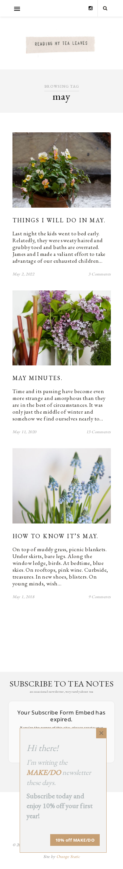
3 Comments (99, 274)
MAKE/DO (44, 772)
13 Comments (98, 431)
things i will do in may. (59, 220)
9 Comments (99, 596)
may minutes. (37, 378)
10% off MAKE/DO (75, 840)
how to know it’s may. (55, 536)
